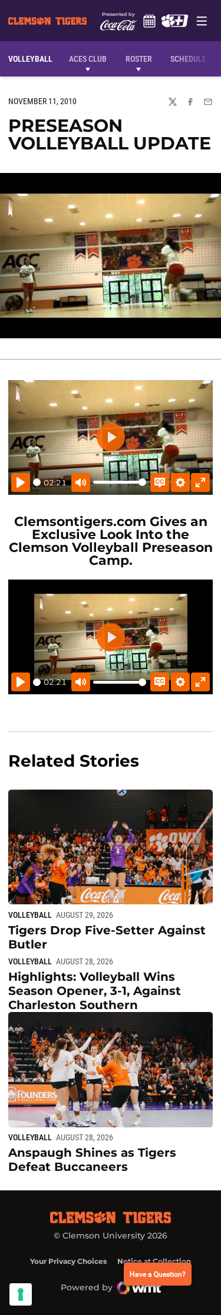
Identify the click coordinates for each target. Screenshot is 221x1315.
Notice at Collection (154, 1261)
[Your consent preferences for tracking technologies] (20, 1294)
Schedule (149, 20)
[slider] (37, 482)
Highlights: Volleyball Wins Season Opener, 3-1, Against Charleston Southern (94, 991)
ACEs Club (88, 59)
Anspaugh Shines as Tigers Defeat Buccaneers (92, 1160)
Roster (139, 59)
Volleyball (30, 915)
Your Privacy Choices (68, 1261)
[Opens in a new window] (174, 20)
